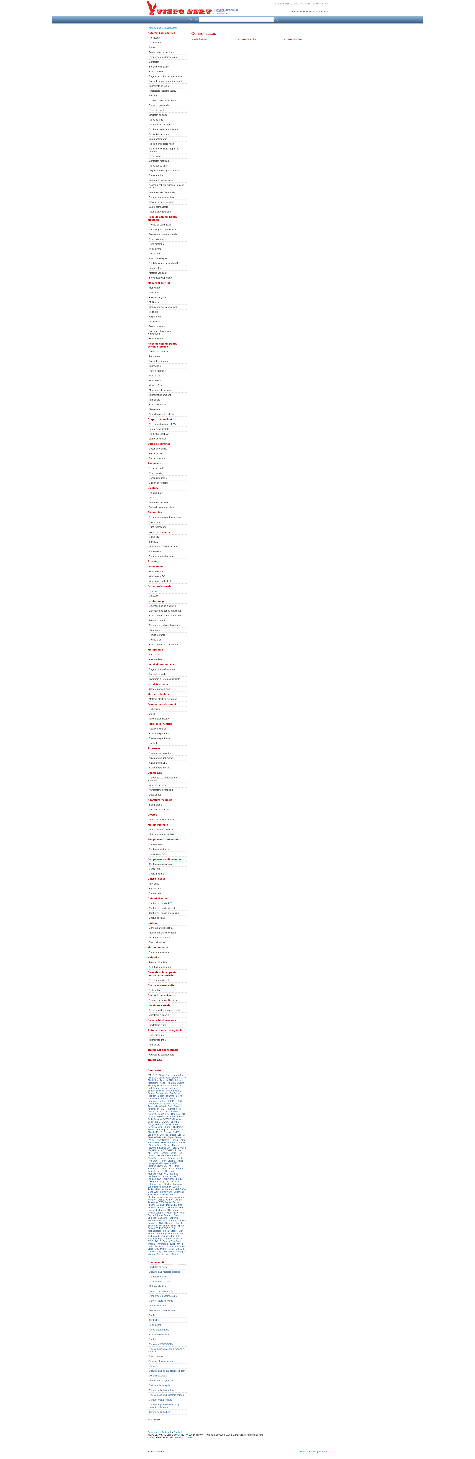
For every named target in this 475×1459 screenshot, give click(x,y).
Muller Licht (179, 1192)
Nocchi (172, 1197)
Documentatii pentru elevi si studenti (167, 1371)
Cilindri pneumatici (158, 483)
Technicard (153, 1236)
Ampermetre (155, 316)
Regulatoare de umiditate (162, 197)
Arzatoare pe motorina (160, 753)
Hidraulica (154, 957)
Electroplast (163, 1129)
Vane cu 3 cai (156, 385)
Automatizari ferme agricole (165, 1030)
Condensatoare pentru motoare (165, 517)
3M (149, 1075)
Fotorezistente (156, 268)
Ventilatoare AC (157, 571)
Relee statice (155, 156)
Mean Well (153, 1192)
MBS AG (180, 1189)
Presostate (154, 38)
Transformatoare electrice (162, 1310)
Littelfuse (176, 1181)
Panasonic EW (155, 1202)
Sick (161, 1223)
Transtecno (162, 1244)
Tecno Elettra (167, 1236)
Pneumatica (155, 463)
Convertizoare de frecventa (162, 100)
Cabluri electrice (158, 898)
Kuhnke (174, 1174)
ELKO (159, 1132)
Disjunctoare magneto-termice (164, 170)
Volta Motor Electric (164, 1249)
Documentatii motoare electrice (164, 1272)
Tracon (151, 1244)
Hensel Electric (167, 1161)
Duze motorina (156, 244)
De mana (153, 596)
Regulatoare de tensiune (161, 556)
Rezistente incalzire (160, 723)
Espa (170, 1137)
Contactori (154, 62)
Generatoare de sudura (161, 928)
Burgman (152, 1101)
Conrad (151, 1111)
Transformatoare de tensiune (163, 546)
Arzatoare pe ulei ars (159, 767)
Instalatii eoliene (158, 684)
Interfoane (154, 883)
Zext (174, 1254)
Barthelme (174, 1088)
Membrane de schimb (160, 390)
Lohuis (151, 1184)
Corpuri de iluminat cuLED (162, 424)
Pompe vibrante (157, 635)
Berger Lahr (162, 1093)
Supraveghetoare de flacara (163, 229)
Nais (150, 1194)
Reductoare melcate (159, 952)
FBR (157, 1142)
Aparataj (153, 561)
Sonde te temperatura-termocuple (166, 81)
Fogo (174, 1145)
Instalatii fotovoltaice (161, 664)
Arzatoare (154, 748)
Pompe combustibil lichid (161, 1291)
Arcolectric (153, 1083)
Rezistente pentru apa (160, 733)
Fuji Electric (155, 1150)
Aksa (150, 1077)
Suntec (179, 1233)
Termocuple (155, 366)
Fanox (174, 1140)
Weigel (181, 1251)
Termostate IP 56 (157, 1040)
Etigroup (179, 1137)
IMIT (170, 1166)
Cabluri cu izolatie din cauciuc (164, 913)
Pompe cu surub (157, 620)
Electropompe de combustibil (163, 644)
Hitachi (180, 1161)
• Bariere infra (293, 39)
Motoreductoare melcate (161, 829)
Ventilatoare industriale (160, 581)
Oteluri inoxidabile (158, 1375)
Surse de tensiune (159, 532)
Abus (161, 1075)
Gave (155, 1153)
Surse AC (153, 542)
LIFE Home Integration (159, 1181)
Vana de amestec (157, 785)
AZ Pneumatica (175, 1085)
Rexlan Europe (155, 1212)
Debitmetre (154, 321)
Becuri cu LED (156, 453)
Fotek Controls (179, 1148)
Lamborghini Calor (157, 1176)
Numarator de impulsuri (161, 790)
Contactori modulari (159, 161)
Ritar (182, 1212)
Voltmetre (153, 312)
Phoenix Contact (156, 1205)
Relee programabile (159, 105)
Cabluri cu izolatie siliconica (163, 908)
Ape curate (154, 654)
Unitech (159, 1246)
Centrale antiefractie (159, 849)
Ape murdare (155, 659)
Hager (162, 1158)
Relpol (175, 1210)
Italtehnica (153, 1168)
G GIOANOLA (169, 1150)
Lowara (177, 1184)
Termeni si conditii (184, 1437)
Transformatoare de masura (163, 307)
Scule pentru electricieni (161, 1361)
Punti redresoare (157, 527)
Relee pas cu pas (158, 165)
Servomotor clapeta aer (161, 277)
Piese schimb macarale (162, 1020)
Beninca (160, 1090)
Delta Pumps (154, 1119)
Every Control (163, 1140)
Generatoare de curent (162, 704)
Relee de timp (156, 119)
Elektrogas (176, 1129)
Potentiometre (156, 522)
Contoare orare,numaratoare (163, 129)
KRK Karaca (170, 1171)
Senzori (153, 95)
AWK (163, 1085)
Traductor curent (157, 326)
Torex (166, 1241)
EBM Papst (177, 1127)
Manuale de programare (161, 1380)
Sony (173, 1225)
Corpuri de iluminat (160, 419)
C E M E (172, 1101)
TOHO (158, 1241)
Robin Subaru (155, 1215)
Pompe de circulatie (159, 351)
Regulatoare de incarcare (162, 669)
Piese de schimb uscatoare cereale (166, 1395)
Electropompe (156, 1356)
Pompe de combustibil (160, 224)
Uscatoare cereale (159, 1005)
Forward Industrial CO (159, 1148)
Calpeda (167, 1103)
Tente (168, 1238)
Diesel (152, 714)
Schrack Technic (176, 1220)
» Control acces (169, 28)
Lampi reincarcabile (159, 429)
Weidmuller (170, 1251)
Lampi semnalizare (158, 207)
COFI (163, 1109)
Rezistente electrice (159, 1334)
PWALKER (177, 1207)
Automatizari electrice (161, 32)
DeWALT (167, 1119)
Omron (169, 1199)
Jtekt (162, 1168)
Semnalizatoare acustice (161, 507)
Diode (152, 1315)
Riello (175, 1212)
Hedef (179, 1158)
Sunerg (162, 1233)
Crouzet (152, 1114)
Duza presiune (156, 1035)
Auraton (172, 1083)
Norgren (152, 1199)
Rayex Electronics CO (159, 1210)
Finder (167, 1145)
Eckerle (151, 1129)
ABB (155, 1075)
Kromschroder (155, 1174)
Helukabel (153, 1161)
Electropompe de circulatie (162, 606)
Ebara (167, 1127)
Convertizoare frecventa (161, 1301)
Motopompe (155, 649)
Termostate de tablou (159, 86)
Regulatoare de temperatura (163, 57)
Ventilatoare (155, 249)
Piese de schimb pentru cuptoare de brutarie (163, 974)
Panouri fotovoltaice (159, 674)
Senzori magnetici (158, 478)
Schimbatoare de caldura (161, 414)
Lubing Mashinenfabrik (159, 1186)
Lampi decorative (157, 438)
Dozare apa (155, 772)
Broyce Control (168, 1098)
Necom (163, 1197)
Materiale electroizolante (161, 819)
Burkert (162, 1101)
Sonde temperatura (158, 361)
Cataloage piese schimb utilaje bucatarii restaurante (164, 1406)
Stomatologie (155, 804)
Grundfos (152, 1158)
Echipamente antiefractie (163, 839)
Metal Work (166, 1192)
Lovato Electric (163, 1184)
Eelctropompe (156, 601)
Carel (163, 1106)
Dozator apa (155, 794)
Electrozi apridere (158, 239)
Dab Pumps (163, 1114)
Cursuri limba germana (160, 1400)
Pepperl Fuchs (171, 1202)
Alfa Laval (159, 1077)
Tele (178, 1236)
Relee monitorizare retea (161, 144)
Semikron (152, 1223)
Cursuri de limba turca (160, 1412)
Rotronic (168, 1215)
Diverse (152, 814)
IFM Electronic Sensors (162, 1164)
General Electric (168, 1153)
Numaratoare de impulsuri (162, 124)
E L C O (160, 1124)
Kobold (151, 1171)
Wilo (168, 1254)
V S (167, 1246)
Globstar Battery (170, 1155)
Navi (165, 1194)
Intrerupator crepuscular (161, 180)
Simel (179, 1223)
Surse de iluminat (159, 443)
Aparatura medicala (160, 799)
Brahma (170, 1096)
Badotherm (153, 1088)
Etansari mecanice (159, 995)
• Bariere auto (247, 39)
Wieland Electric (156, 1254)
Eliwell (151, 1132)
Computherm (174, 1109)
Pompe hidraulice (158, 962)
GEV (158, 1155)
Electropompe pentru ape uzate (165, 615)
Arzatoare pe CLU (158, 763)
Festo (183, 1142)
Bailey (164, 1088)
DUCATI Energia (170, 1122)
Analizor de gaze (157, 297)
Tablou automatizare (159, 718)
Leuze (179, 1179)
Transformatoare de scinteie (163, 234)
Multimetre (154, 302)
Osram (178, 1199)
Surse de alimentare (159, 809)
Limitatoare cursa (157, 1025)
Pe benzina (154, 709)
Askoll (163, 1083)
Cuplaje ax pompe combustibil (164, 263)
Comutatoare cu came (160, 1281)
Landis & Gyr (154, 1179)
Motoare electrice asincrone (163, 699)
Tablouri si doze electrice (161, 202)
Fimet (159, 1145)
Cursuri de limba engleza (161, 1390)
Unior (150, 1246)
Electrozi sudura (157, 942)
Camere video (156, 844)
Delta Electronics (174, 1116)
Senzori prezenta (157, 854)
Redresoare (155, 551)
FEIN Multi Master (170, 1142)
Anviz (162, 1080)
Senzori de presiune (159, 134)
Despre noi (297, 11)
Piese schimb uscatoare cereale (165, 1010)
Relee (152, 47)
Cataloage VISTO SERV (161, 1344)
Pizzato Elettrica (174, 1205)
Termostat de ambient (160, 395)
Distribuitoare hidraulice (161, 967)
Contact (323, 11)
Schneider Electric (157, 1220)
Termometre (155, 292)
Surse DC (154, 537)
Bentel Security (173, 1090)
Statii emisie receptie (159, 1385)
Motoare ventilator (158, 273)
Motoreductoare (158, 824)
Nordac (181, 1197)
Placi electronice (157, 371)
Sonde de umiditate (159, 66)
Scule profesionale (159, 586)
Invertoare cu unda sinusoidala (164, 679)
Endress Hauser (168, 1135)
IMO (177, 1166)
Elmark (167, 1132)
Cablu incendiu (156, 873)
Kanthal (153, 743)
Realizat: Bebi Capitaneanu (313, 1451)
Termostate (154, 399)
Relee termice (156, 175)
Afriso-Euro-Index (174, 1075)
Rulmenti (153, 1366)
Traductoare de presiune (161, 52)
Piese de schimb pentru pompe (164, 625)
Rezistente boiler (157, 728)
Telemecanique (155, 1238)
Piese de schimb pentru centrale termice (163, 345)
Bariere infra (155, 893)
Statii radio (154, 990)
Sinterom (152, 1225)
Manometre (154, 287)
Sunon (171, 1233)
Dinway (177, 1119)
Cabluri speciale (157, 918)
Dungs (151, 1124)
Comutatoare (155, 42)
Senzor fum (154, 869)
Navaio (157, 1194)
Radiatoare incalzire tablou (162, 91)
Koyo (159, 1171)
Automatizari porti (157, 1305)
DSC (157, 1122)
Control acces (156, 878)
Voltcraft (180, 1249)
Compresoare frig (158, 1276)
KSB (166, 1174)
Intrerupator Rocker (158, 502)
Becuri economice (158, 448)
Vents (181, 1246)
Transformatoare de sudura (162, 932)
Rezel (168, 1212)
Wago (159, 1251)
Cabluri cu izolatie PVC (160, 903)
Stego (174, 1231)
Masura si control (159, 282)
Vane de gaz (155, 375)
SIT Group (164, 1225)
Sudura (152, 922)
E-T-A (168, 1124)
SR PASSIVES (162, 1228)
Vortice (151, 1251)
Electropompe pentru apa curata (165, 611)
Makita (159, 1189)
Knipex (179, 1168)
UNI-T (180, 1244)
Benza (151, 1093)
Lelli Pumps (168, 1179)
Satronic (173, 1218)
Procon (151, 1207)
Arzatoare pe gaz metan (161, 758)
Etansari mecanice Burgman (163, 1000)
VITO (150, 1249)
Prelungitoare (156, 493)
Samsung (163, 1218)
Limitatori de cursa (158, 115)
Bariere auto (155, 888)
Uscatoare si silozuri (159, 1015)
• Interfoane (199, 39)
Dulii (151, 497)
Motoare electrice (159, 694)
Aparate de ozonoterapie (161, 1054)
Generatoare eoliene (159, 689)
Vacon (173, 1246)
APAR (170, 1080)
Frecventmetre (156, 338)
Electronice (155, 512)
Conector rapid (156, 468)
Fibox (152, 1145)
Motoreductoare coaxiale (161, 834)
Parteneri (311, 11)
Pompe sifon (155, 639)
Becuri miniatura (157, 458)
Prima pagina (154, 28)
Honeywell (153, 1163)
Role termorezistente (159, 980)
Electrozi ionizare (157, 404)
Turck (172, 1244)
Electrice (153, 487)
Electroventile (156, 71)
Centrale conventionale (161, 864)
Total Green (176, 1241)
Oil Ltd (161, 1199)
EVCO (151, 1140)
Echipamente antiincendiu (164, 859)
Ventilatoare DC (157, 576)
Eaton (176, 1124)
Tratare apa (155, 1059)
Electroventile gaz (158, 258)
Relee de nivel (156, 110)
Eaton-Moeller (155, 1127)
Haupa (170, 1158)
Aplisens (179, 1080)
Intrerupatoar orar (158, 139)
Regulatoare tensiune (160, 211)
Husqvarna (165, 1163)
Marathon (169, 1189)
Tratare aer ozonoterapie (163, 1049)
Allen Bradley (173, 1077)
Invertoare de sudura (159, 937)
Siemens (169, 1223)
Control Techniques (167, 1111)
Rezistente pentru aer (160, 738)
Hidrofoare (154, 630)
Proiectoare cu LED (159, 434)
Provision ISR (164, 1207)
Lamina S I (173, 1176)
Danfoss (175, 1114)
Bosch (161, 1096)
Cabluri (152, 1339)
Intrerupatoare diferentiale (162, 192)
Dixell (150, 1122)
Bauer (151, 1090)
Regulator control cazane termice (165, 76)
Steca (166, 1231)
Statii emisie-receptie (161, 985)
